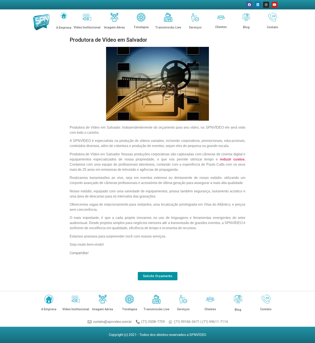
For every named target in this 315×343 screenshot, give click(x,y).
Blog (246, 27)
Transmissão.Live (168, 27)
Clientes (221, 27)
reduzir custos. (232, 159)
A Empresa (63, 27)
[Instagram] (266, 5)
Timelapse (141, 27)
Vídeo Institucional (87, 27)
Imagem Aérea (114, 27)
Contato (272, 27)
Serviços (195, 27)
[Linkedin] (258, 5)
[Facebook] (249, 5)
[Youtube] (275, 5)
